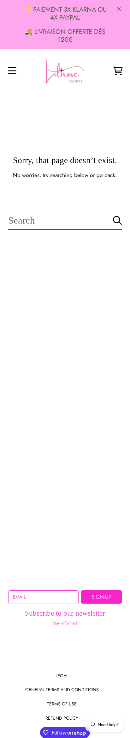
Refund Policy (61, 718)
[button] (12, 71)
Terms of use (62, 704)
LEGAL (62, 676)
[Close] (119, 8)
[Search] (117, 220)
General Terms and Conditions (62, 689)
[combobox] (64, 220)
